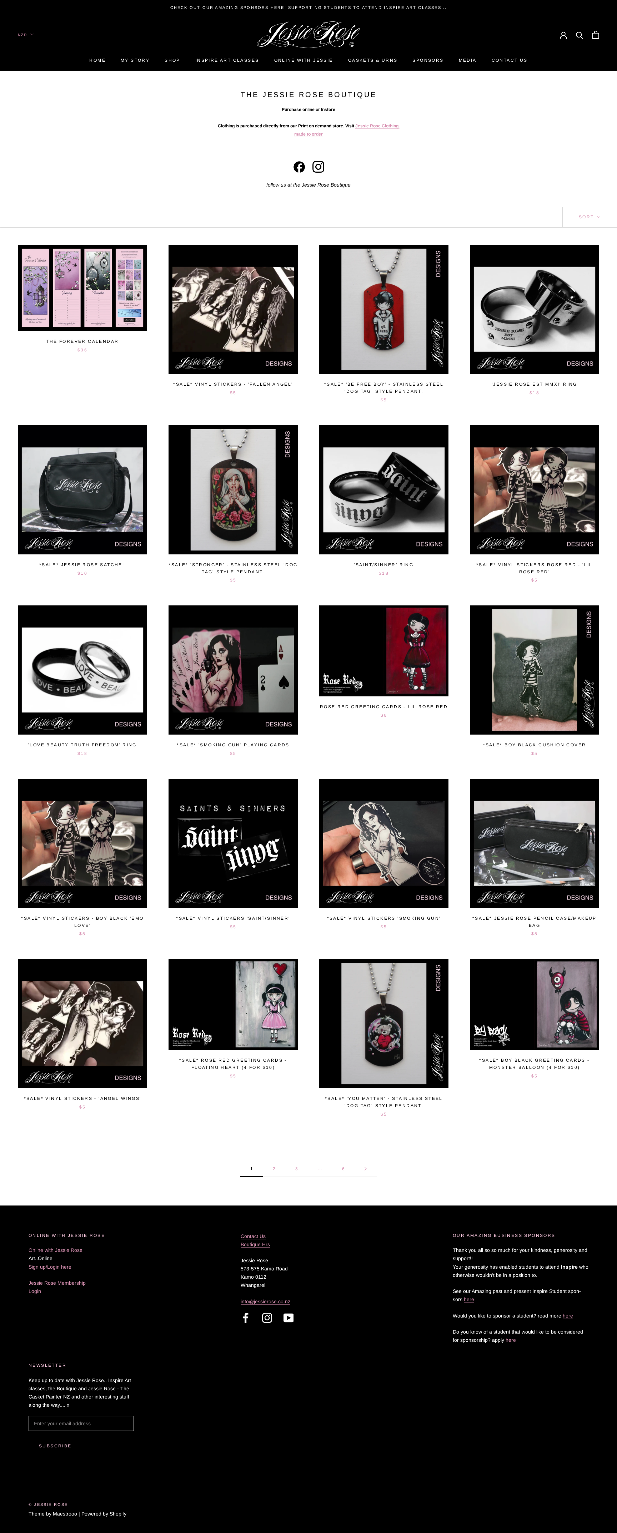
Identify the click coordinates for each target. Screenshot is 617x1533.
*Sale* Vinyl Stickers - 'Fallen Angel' (233, 384)
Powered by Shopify (103, 1514)
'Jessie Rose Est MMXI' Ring (534, 384)
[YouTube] (289, 1318)
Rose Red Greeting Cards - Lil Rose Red (384, 706)
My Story (135, 60)
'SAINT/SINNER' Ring (384, 564)
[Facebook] (246, 1318)
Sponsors (427, 60)
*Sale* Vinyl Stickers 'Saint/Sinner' (233, 918)
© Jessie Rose (48, 1504)
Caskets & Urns (373, 60)
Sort (587, 216)
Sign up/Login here (50, 1267)
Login (35, 1291)
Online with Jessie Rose (55, 1250)
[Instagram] (267, 1318)
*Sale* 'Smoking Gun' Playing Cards (233, 744)
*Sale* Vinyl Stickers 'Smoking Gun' (384, 918)
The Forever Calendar (82, 341)
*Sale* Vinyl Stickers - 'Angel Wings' (82, 1098)
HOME (97, 60)
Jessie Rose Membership (57, 1283)
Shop (172, 60)
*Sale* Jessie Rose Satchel (82, 564)
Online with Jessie (303, 60)
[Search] (579, 35)
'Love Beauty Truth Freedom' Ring (82, 744)
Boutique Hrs (255, 1244)
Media (468, 60)
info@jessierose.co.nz (265, 1301)
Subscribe (55, 1445)
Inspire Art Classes (227, 60)
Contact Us (510, 60)
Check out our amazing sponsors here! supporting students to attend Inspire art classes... (308, 7)
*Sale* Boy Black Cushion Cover (534, 744)
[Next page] (366, 1169)
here (469, 1299)
